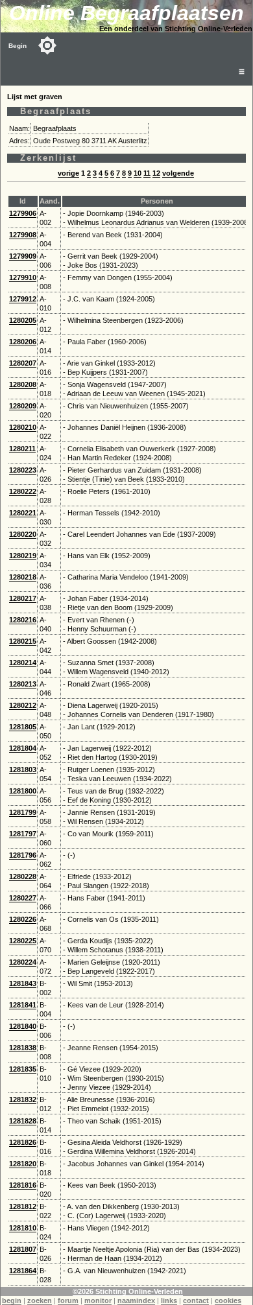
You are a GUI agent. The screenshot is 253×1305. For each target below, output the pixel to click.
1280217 (22, 598)
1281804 (22, 748)
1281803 (22, 769)
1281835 (22, 1069)
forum (68, 1300)
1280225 (22, 941)
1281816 (22, 1185)
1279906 (22, 213)
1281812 (22, 1206)
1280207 (22, 363)
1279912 (22, 299)
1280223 (22, 470)
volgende (178, 173)
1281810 (22, 1228)
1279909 (22, 256)
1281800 (22, 791)
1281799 (22, 812)
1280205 (22, 320)
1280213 (22, 684)
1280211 (22, 449)
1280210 (22, 427)
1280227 (22, 898)
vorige (68, 173)
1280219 (22, 555)
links (169, 1300)
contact (196, 1300)
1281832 (22, 1099)
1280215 (22, 641)
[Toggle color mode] (47, 45)
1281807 (22, 1249)
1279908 (22, 235)
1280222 (22, 491)
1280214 (22, 662)
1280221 (22, 513)
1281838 (22, 1048)
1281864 (22, 1271)
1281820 (22, 1164)
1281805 (22, 727)
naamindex (136, 1300)
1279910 (22, 277)
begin (11, 1300)
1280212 (22, 705)
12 (156, 173)
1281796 (22, 855)
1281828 (22, 1121)
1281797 (22, 834)
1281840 (22, 1026)
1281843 (22, 983)
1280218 (22, 577)
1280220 (22, 534)
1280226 (22, 919)
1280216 (22, 620)
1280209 (22, 406)
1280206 (22, 342)
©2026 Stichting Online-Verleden (128, 1291)
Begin (17, 45)
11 (147, 173)
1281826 (22, 1142)
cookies (228, 1300)
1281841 (22, 1005)
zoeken (39, 1300)
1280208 (22, 384)
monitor (98, 1300)
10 (137, 173)
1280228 (22, 876)
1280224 (22, 962)
